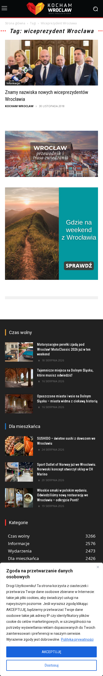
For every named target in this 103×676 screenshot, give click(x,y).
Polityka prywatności (77, 639)
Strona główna (15, 23)
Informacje (13, 83)
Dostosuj (51, 665)
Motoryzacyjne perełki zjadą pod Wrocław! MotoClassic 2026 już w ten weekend (63, 349)
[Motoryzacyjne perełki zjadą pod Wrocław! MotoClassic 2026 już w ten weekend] (19, 352)
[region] (51, 619)
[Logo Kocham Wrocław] (51, 8)
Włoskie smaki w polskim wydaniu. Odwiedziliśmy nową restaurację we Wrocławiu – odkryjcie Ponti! (62, 495)
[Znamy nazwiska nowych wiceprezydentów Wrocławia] (51, 62)
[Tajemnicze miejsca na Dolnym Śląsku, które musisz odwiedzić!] (19, 377)
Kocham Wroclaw (19, 106)
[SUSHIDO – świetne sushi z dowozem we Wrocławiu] (19, 446)
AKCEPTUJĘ (51, 652)
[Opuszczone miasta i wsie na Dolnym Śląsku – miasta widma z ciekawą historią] (19, 403)
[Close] (98, 567)
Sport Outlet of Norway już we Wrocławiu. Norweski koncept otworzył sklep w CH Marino (66, 469)
